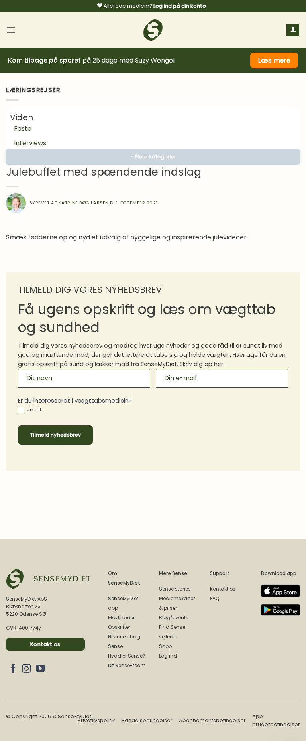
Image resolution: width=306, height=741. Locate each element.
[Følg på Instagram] (26, 669)
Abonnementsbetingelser (212, 720)
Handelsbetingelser (147, 720)
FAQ (214, 598)
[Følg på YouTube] (40, 669)
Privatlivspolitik (96, 720)
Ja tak (34, 410)
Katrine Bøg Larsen (84, 203)
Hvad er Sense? (126, 655)
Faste (22, 128)
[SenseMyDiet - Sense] (153, 30)
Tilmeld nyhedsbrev (55, 434)
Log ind (168, 655)
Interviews (30, 143)
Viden (21, 117)
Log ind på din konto (179, 5)
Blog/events (173, 617)
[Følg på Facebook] (13, 669)
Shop (165, 646)
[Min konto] (292, 30)
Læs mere (274, 60)
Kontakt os (222, 588)
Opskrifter (119, 627)
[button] (11, 30)
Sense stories (175, 588)
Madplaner (121, 617)
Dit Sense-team (127, 665)
